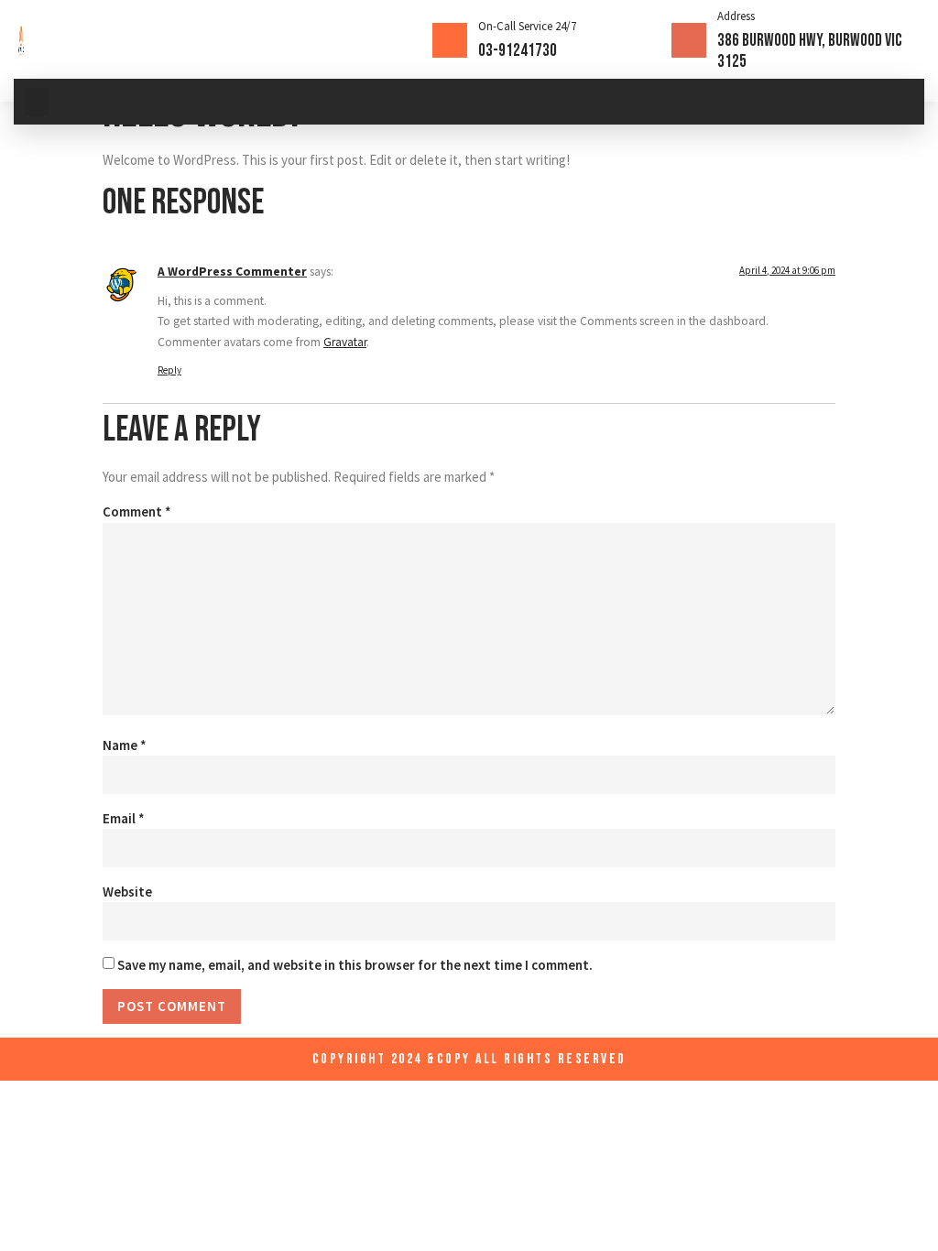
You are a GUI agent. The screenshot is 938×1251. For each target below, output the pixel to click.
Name (125, 745)
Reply (169, 370)
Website (127, 891)
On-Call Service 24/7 (527, 26)
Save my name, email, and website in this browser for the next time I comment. (355, 965)
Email (124, 818)
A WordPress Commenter (232, 271)
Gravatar (344, 342)
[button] (37, 101)
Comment (137, 511)
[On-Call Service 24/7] (449, 40)
